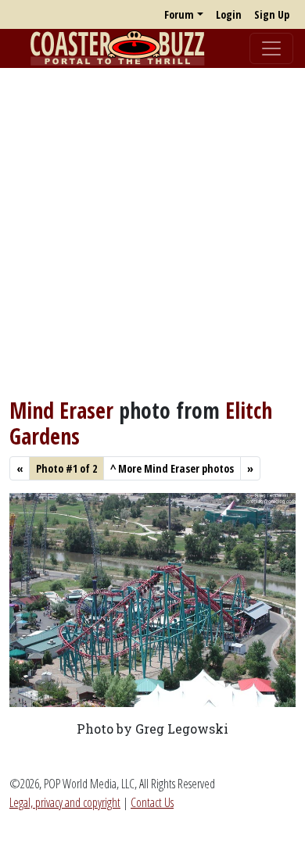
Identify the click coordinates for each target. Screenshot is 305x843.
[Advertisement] (152, 232)
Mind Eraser (61, 410)
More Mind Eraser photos (172, 468)
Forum (179, 14)
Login (229, 14)
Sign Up (271, 14)
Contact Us (152, 802)
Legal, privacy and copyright (64, 802)
